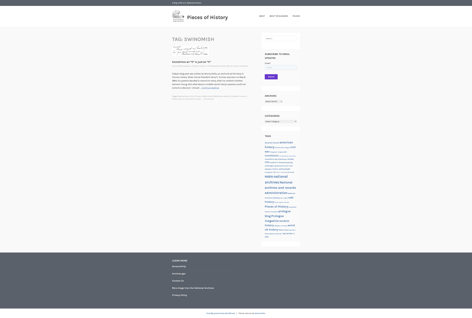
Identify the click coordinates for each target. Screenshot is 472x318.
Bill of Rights (285, 147)
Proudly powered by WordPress (220, 313)
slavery (277, 226)
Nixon (282, 198)
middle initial (207, 96)
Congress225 (282, 152)
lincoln (292, 172)
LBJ (288, 172)
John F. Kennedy (281, 172)
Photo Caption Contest (281, 202)
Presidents (244, 66)
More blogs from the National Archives (193, 288)
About (262, 16)
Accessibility (179, 266)
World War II (289, 233)
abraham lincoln (272, 143)
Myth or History (232, 66)
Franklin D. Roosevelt (278, 162)
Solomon (181, 99)
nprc (286, 198)
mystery (227, 96)
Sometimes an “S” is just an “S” (191, 61)
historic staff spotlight (281, 169)
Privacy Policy (179, 295)
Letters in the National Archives (212, 66)
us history (283, 226)
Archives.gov (179, 273)
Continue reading (210, 88)
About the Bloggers (278, 16)
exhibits (290, 159)
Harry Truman (195, 96)
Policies (296, 16)
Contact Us (178, 280)
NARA (269, 177)
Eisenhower (282, 159)
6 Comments (209, 99)
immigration (269, 172)
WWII (267, 237)
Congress (273, 152)
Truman (198, 99)
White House (284, 230)
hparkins (187, 66)
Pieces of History (207, 17)
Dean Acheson (184, 96)
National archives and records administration (280, 188)
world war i (278, 234)
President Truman (238, 96)
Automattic (260, 313)
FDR (267, 162)
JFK (274, 172)
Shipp (174, 99)
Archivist (278, 147)
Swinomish (189, 99)
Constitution (272, 155)
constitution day (271, 159)
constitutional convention (287, 156)
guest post (279, 166)
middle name (218, 96)
